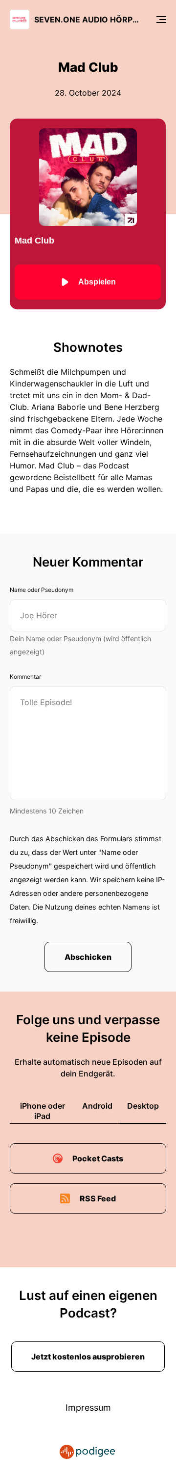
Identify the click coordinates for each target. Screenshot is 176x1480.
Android (97, 1106)
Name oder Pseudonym (41, 589)
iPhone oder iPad (42, 1111)
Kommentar (25, 676)
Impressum (88, 1407)
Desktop (143, 1106)
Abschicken (88, 957)
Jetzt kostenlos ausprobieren (88, 1356)
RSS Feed (98, 1198)
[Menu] (161, 19)
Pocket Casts (97, 1158)
